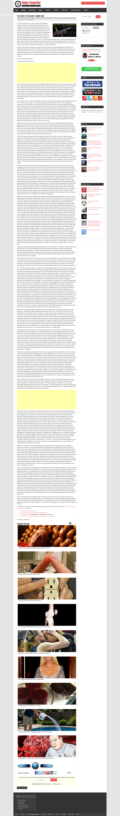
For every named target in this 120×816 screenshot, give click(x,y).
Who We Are (63, 814)
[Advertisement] (46, 72)
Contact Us (43, 814)
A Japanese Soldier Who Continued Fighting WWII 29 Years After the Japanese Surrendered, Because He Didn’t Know (91, 224)
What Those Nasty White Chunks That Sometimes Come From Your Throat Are (95, 189)
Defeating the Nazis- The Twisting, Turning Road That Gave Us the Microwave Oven (95, 142)
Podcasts (55, 10)
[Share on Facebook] (36, 772)
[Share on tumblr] (51, 772)
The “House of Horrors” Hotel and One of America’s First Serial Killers (38, 516)
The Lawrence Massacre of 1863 (28, 511)
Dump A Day (21, 802)
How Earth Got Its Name (94, 214)
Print (86, 112)
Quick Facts (65, 10)
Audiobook (100, 112)
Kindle (90, 112)
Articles (48, 10)
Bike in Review (21, 800)
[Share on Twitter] (40, 772)
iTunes (65, 506)
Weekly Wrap (57, 784)
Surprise (23, 10)
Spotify (69, 506)
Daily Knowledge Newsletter (33, 814)
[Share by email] (55, 772)
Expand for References (23, 519)
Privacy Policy (71, 814)
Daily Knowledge (47, 784)
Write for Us (32, 10)
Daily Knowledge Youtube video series (91, 51)
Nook (94, 112)
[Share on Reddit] (43, 772)
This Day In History (25, 514)
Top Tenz (20, 808)
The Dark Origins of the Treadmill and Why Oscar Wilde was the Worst (94, 169)
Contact (86, 10)
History (24, 787)
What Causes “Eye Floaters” (94, 229)
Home (16, 10)
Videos (40, 10)
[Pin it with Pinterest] (47, 772)
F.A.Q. (57, 814)
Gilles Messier (30, 19)
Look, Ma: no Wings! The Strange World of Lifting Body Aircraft (95, 156)
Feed (24, 508)
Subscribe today (85, 49)
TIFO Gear (22, 814)
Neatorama (21, 803)
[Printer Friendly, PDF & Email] (69, 773)
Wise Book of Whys (76, 10)
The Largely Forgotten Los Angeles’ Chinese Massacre (34, 512)
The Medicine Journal (23, 806)
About (77, 814)
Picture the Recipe (22, 805)
